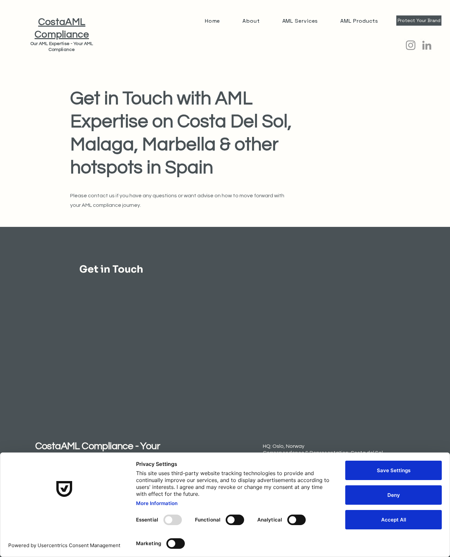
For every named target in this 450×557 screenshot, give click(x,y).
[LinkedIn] (426, 45)
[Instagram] (410, 45)
